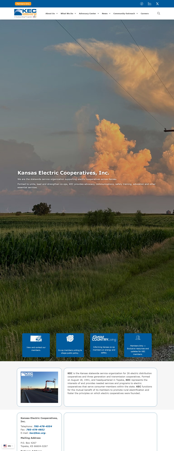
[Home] (25, 13)
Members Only (23, 4)
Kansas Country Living (103, 340)
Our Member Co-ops (36, 340)
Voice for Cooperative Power (70, 341)
